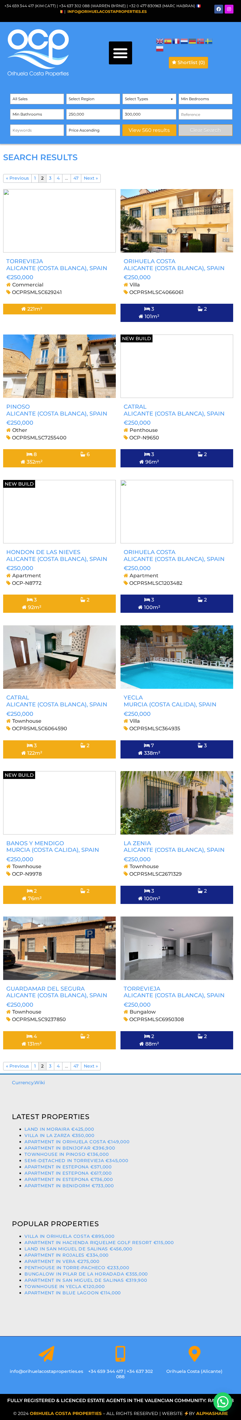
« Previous (17, 178)
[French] (176, 41)
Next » (91, 178)
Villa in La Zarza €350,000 (59, 1135)
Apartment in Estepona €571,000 (68, 1167)
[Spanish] (168, 41)
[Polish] (160, 48)
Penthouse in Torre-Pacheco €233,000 (76, 1267)
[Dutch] (184, 41)
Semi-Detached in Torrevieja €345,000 (76, 1160)
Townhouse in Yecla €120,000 (64, 1286)
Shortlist (190, 62)
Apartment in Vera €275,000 (61, 1261)
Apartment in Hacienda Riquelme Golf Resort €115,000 (99, 1242)
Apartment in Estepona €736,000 (68, 1179)
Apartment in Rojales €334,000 (66, 1255)
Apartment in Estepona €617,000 (68, 1173)
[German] (193, 41)
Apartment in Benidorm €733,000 (69, 1186)
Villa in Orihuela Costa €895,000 (69, 1236)
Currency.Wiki (28, 1082)
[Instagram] (229, 9)
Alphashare (212, 1413)
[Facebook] (218, 9)
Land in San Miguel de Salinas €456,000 (78, 1249)
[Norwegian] (201, 41)
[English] (160, 41)
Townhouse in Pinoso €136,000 (66, 1154)
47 (75, 178)
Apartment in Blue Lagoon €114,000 (72, 1293)
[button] (120, 53)
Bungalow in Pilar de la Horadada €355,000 (86, 1274)
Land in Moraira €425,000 (59, 1129)
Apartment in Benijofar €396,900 (69, 1148)
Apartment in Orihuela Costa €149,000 (76, 1142)
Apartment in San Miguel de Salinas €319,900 (85, 1280)
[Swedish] (209, 41)
